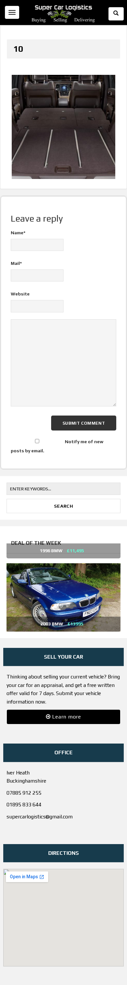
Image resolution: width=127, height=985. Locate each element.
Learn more (66, 710)
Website (20, 287)
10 (18, 49)
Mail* (16, 257)
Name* (18, 226)
